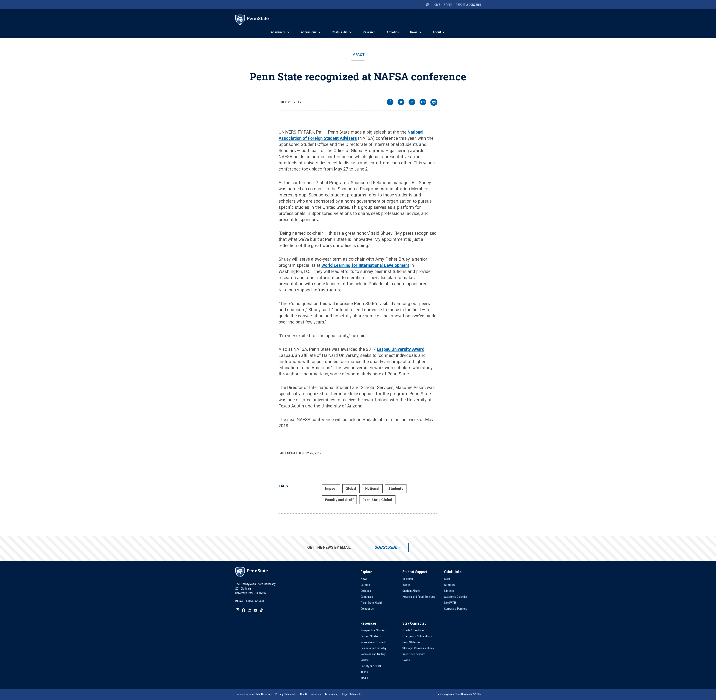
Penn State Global (377, 500)
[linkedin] (412, 102)
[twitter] (401, 102)
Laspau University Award (400, 349)
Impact (358, 55)
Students (395, 488)
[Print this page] (433, 102)
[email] (423, 102)
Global (351, 488)
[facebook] (390, 102)
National (372, 488)
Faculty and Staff (339, 500)
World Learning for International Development (365, 265)
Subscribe (385, 547)
